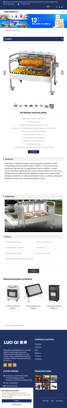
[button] (4, 325)
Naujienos (38, 353)
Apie (36, 350)
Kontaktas (38, 359)
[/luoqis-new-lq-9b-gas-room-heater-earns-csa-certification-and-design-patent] (38, 378)
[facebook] (56, 7)
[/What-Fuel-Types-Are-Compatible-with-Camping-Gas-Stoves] (54, 386)
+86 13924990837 (9, 4)
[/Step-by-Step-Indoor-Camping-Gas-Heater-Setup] (46, 386)
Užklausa (33, 152)
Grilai (19, 30)
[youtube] (59, 7)
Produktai (14, 30)
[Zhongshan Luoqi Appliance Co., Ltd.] (11, 12)
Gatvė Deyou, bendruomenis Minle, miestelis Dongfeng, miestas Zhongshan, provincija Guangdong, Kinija (31, 2)
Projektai (38, 356)
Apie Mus (38, 347)
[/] (15, 342)
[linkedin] (62, 7)
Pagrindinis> (8, 30)
